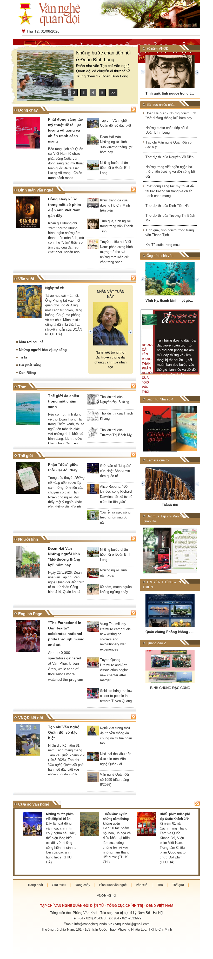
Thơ (160, 885)
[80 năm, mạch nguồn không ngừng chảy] (93, 591)
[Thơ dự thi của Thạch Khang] (93, 417)
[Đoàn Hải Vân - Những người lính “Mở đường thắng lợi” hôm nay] (93, 141)
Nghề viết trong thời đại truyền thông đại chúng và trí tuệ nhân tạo (111, 359)
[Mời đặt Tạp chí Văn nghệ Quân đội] (156, 550)
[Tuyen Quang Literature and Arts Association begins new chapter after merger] (93, 664)
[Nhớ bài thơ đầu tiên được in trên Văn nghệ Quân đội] (93, 758)
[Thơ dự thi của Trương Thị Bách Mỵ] (93, 434)
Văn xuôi (142, 885)
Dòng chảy (82, 885)
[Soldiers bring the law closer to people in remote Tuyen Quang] (93, 695)
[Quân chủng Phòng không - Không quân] (170, 610)
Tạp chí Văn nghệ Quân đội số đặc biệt (168, 144)
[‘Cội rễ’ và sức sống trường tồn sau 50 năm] (93, 516)
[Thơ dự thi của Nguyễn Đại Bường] (93, 401)
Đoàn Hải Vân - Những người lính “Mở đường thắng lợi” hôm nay (170, 115)
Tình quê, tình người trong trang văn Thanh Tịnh (169, 232)
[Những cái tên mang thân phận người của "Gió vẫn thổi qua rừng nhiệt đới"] (149, 319)
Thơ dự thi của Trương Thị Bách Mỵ (170, 218)
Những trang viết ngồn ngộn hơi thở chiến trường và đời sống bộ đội (170, 171)
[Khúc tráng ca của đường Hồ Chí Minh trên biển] (93, 204)
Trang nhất (35, 885)
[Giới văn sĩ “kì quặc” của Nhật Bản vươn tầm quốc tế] (93, 470)
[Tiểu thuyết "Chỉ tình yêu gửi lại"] (156, 428)
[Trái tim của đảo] (184, 428)
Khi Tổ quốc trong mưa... (164, 245)
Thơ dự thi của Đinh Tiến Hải (167, 206)
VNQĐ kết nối (106, 896)
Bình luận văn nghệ (113, 885)
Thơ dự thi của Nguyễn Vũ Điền (169, 157)
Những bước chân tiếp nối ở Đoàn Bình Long (167, 130)
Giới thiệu (59, 885)
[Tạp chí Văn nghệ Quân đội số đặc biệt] (93, 125)
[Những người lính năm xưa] (93, 574)
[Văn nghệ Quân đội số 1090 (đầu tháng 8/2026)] (93, 778)
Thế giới (178, 885)
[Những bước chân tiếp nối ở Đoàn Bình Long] (45, 75)
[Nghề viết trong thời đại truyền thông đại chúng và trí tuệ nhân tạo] (93, 732)
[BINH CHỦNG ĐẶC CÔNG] (170, 666)
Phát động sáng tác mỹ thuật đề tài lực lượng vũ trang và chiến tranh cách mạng (169, 191)
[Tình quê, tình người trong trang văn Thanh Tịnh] (93, 225)
